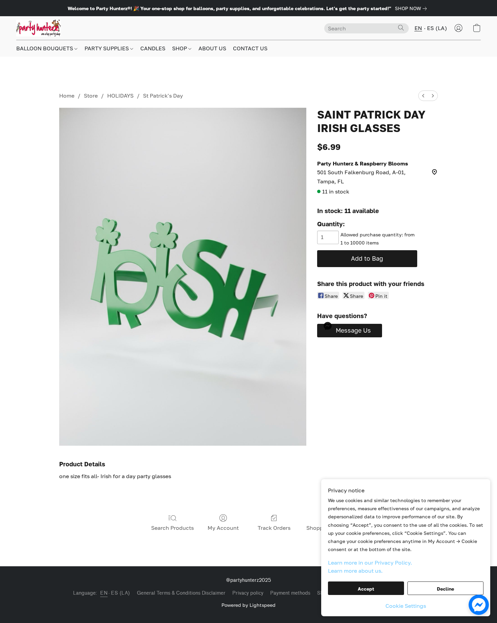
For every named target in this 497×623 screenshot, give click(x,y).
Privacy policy (247, 593)
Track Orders (274, 527)
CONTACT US (250, 48)
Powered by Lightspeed (248, 605)
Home (66, 95)
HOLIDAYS (120, 95)
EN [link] (104, 593)
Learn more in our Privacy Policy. (370, 562)
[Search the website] (401, 27)
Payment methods (290, 593)
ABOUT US (212, 48)
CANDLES (152, 48)
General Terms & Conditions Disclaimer (181, 593)
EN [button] (418, 28)
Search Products (172, 527)
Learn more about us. (355, 570)
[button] (38, 28)
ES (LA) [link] (120, 593)
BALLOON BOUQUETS (45, 48)
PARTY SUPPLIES (107, 48)
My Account (223, 527)
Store (91, 95)
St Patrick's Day (163, 95)
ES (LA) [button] (437, 28)
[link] (412, 8)
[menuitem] (423, 96)
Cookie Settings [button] (405, 605)
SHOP (180, 48)
